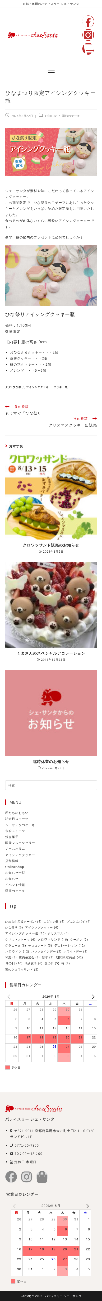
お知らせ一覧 (15, 873)
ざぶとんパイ (79, 921)
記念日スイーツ (16, 819)
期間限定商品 (69, 957)
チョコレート (40, 945)
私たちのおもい (16, 813)
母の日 (14, 963)
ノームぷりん (15, 849)
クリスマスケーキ (20, 939)
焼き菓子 (12, 837)
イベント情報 (15, 885)
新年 (48, 957)
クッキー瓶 (61, 387)
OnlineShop (14, 867)
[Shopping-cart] (88, 49)
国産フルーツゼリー (20, 843)
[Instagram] (88, 35)
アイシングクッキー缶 (25, 933)
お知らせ (51, 116)
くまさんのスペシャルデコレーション (51, 653)
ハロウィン (17, 951)
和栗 (11, 957)
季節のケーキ (71, 116)
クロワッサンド (52, 939)
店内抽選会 (29, 957)
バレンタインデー (46, 951)
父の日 (52, 963)
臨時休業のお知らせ (51, 761)
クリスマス (58, 933)
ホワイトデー (76, 951)
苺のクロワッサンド (21, 969)
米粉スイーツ (15, 831)
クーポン (79, 939)
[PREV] (9, 996)
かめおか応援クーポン (23, 921)
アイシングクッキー (39, 387)
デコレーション (69, 945)
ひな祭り (18, 387)
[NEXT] (92, 996)
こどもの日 (54, 921)
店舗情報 (12, 861)
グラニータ (15, 945)
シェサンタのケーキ (20, 825)
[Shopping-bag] (42, 1177)
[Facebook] (88, 21)
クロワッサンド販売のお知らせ (51, 545)
